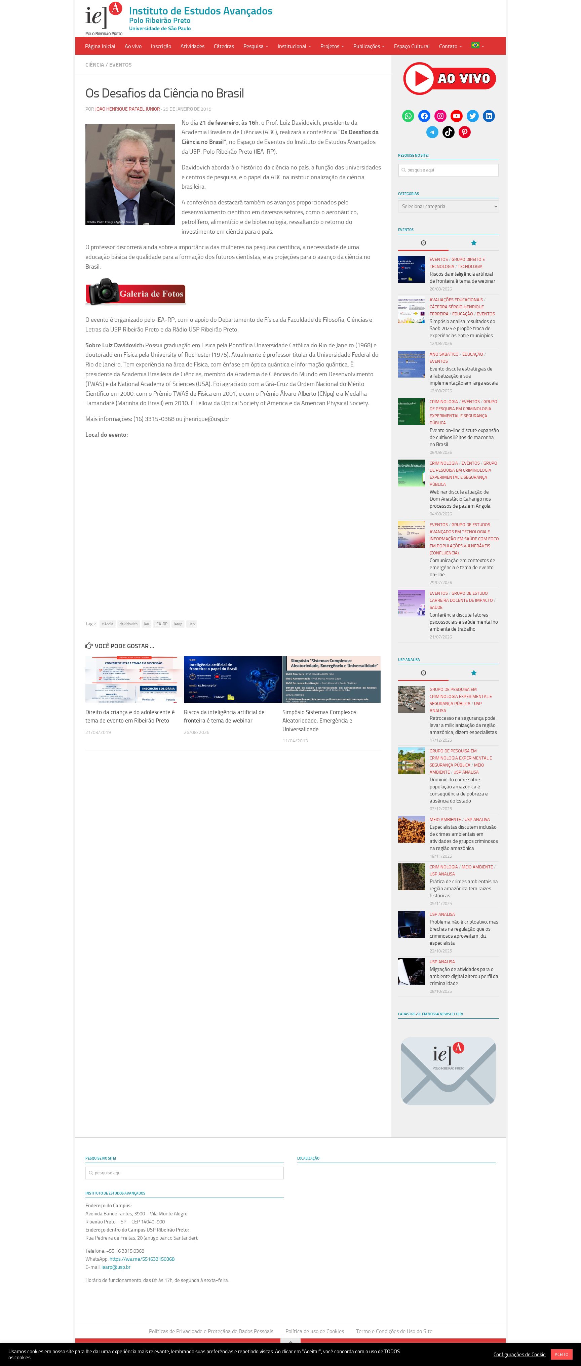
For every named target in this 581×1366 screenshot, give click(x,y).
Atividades (192, 46)
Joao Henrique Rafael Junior (127, 109)
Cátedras (224, 46)
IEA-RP (161, 624)
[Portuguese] (478, 46)
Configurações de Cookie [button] (520, 1355)
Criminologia (444, 401)
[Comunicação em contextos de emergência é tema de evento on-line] (411, 534)
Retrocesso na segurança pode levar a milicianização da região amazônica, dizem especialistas (463, 725)
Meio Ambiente (445, 819)
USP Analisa (466, 772)
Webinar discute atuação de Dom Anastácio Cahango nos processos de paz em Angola (460, 499)
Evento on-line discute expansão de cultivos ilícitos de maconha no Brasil (464, 437)
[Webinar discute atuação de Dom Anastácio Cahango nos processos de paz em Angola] (411, 473)
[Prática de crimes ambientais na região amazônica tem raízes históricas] (411, 876)
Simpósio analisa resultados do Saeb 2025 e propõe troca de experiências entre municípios (462, 328)
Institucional (292, 46)
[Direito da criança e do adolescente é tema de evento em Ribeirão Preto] (134, 679)
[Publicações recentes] (423, 243)
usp (192, 624)
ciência (107, 624)
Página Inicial (100, 46)
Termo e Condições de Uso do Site (394, 1331)
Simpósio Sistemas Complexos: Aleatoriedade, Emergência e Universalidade (320, 721)
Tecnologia (470, 266)
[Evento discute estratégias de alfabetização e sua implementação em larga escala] (411, 364)
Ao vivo (133, 46)
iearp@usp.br (116, 1267)
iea (146, 624)
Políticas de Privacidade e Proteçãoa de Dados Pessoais (211, 1331)
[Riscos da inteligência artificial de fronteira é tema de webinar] (233, 679)
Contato (448, 46)
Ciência (94, 65)
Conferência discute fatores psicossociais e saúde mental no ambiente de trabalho (464, 622)
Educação (462, 313)
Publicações (366, 46)
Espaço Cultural (412, 46)
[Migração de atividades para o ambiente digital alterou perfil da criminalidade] (411, 971)
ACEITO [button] (562, 1354)
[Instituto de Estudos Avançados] (103, 18)
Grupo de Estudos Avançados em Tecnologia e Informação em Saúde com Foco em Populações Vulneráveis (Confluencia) (464, 538)
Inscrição (161, 46)
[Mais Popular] (474, 243)
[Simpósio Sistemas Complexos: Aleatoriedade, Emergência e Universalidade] (331, 679)
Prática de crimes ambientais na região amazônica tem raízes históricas (464, 889)
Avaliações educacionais (456, 299)
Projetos (329, 46)
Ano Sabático (444, 354)
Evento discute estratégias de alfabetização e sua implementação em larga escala (464, 376)
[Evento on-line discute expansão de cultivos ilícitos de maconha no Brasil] (411, 411)
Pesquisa (253, 46)
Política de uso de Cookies (314, 1331)
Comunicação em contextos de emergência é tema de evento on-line (462, 567)
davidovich (129, 624)
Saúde (436, 607)
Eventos (120, 65)
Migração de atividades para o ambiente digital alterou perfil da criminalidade (464, 976)
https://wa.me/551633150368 (142, 1259)
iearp (178, 624)
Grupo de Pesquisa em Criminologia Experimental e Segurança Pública (461, 696)
